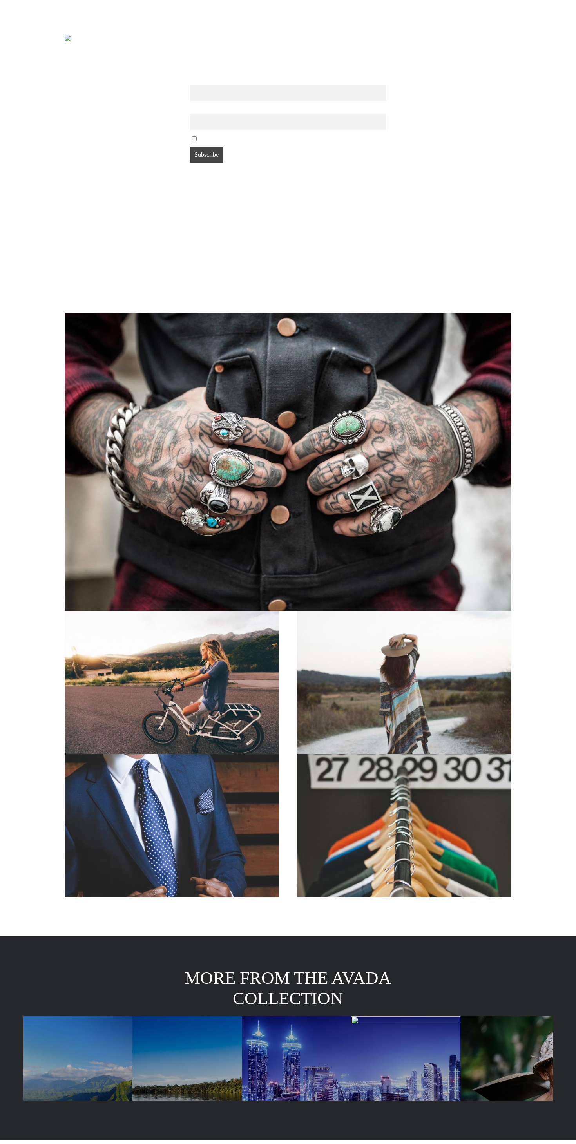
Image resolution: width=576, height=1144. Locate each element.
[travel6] (172, 613)
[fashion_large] (288, 316)
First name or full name (216, 79)
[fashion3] (172, 757)
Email (196, 109)
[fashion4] (404, 613)
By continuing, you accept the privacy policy (250, 138)
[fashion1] (404, 757)
